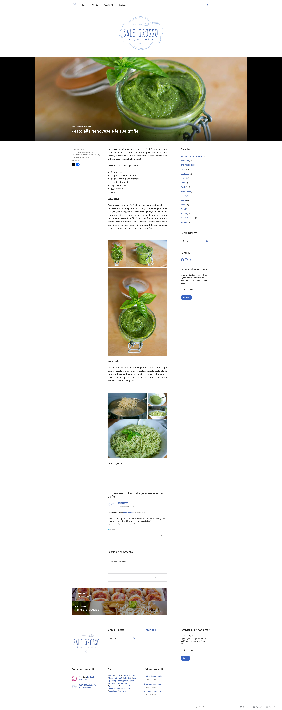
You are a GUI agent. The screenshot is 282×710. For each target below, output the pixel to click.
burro (117, 675)
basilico (82, 153)
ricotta (112, 688)
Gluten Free (81, 126)
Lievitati (184, 196)
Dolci (183, 183)
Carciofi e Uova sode (153, 692)
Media (183, 200)
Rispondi (164, 535)
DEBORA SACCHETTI (87, 685)
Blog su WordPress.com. (201, 707)
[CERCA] (207, 5)
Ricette (95, 5)
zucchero (113, 691)
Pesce (183, 205)
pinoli (81, 157)
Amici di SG (108, 5)
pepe (111, 683)
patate (132, 681)
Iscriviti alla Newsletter (195, 629)
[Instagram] (186, 259)
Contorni (185, 174)
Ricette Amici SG (188, 218)
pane (135, 678)
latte (111, 678)
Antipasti (185, 161)
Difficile (184, 178)
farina (132, 675)
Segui (185, 658)
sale (87, 157)
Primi (89, 126)
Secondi (184, 222)
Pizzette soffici (85, 688)
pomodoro (114, 686)
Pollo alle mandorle (153, 676)
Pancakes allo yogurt (153, 684)
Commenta (158, 577)
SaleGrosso (123, 503)
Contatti (122, 5)
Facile (74, 126)
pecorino (95, 155)
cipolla (125, 675)
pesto (75, 157)
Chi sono (85, 5)
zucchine (123, 691)
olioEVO (90, 153)
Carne (183, 169)
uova (124, 688)
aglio (75, 153)
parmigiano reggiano (81, 155)
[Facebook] (182, 259)
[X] (190, 259)
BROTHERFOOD (188, 165)
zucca (130, 688)
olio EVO (118, 678)
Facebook (150, 629)
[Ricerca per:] (195, 241)
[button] (117, 253)
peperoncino (121, 683)
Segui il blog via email (194, 268)
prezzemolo (125, 686)
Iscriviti (186, 297)
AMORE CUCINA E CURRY (191, 156)
